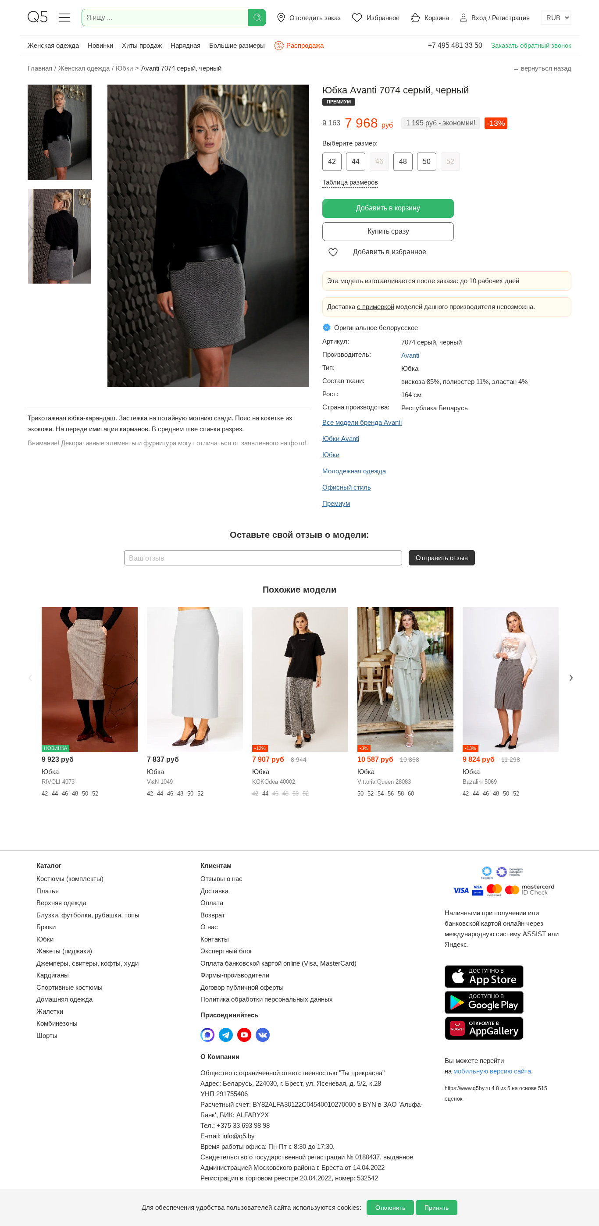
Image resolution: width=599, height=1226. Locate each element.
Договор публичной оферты (242, 987)
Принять (436, 1207)
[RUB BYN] (556, 18)
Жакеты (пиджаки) (64, 951)
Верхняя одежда (61, 902)
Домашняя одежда (64, 999)
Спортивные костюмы (69, 987)
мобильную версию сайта (492, 1071)
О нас (209, 927)
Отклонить (390, 1207)
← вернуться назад (542, 68)
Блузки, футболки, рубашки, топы (87, 915)
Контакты (214, 939)
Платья (47, 891)
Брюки (46, 927)
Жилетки (49, 1011)
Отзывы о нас (221, 878)
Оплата (211, 902)
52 (450, 161)
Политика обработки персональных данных (266, 999)
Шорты (46, 1035)
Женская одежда (53, 45)
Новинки (100, 45)
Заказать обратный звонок (531, 45)
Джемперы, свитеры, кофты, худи (87, 963)
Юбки (44, 939)
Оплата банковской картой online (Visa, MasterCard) (278, 963)
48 (403, 161)
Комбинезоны (57, 1023)
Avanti (410, 355)
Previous (29, 676)
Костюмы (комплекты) (69, 878)
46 (379, 161)
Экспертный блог (226, 951)
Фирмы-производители (234, 975)
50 (427, 161)
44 (356, 161)
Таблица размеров (350, 182)
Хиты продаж (142, 45)
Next (570, 676)
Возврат (212, 915)
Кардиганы (52, 975)
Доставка (214, 891)
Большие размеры (237, 45)
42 (332, 161)
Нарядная (185, 45)
